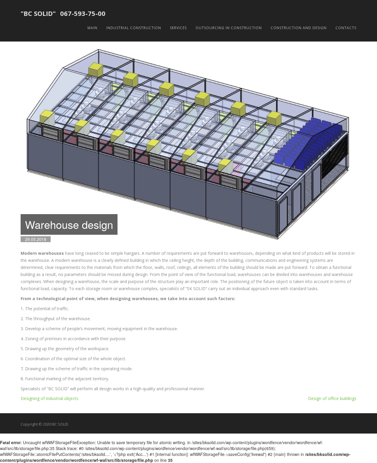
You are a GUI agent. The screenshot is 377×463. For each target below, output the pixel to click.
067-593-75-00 (82, 13)
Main (92, 27)
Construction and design (299, 27)
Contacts (345, 27)
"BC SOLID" (38, 13)
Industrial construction (133, 27)
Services (178, 27)
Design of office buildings (332, 398)
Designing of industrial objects (49, 398)
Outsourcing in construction (229, 27)
